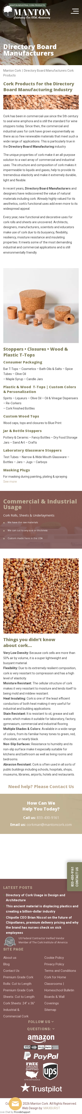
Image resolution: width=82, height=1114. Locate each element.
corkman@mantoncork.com (49, 824)
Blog (6, 964)
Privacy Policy (54, 964)
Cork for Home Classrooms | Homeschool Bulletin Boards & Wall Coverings (59, 990)
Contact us (77, 877)
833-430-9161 (48, 817)
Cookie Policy (54, 958)
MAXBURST (52, 1108)
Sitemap (50, 1010)
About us (9, 958)
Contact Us (11, 971)
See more (10, 481)
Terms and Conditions (60, 971)
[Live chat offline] (15, 1103)
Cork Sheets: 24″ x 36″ (19, 1003)
